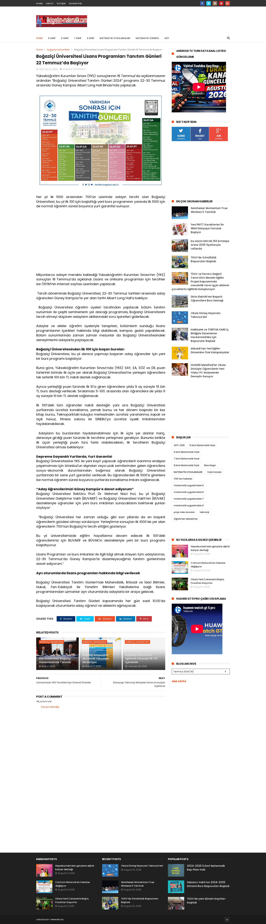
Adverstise (75, 3)
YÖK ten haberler (183, 478)
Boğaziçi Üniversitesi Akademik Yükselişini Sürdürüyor (95, 658)
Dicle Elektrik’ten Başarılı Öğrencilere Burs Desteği (207, 298)
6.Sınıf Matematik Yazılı (186, 452)
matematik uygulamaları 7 (189, 498)
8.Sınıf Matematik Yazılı (186, 465)
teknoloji (204, 512)
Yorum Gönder (50, 707)
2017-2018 (179, 445)
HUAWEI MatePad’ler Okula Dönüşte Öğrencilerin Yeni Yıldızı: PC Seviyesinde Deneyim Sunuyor (208, 370)
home (39, 3)
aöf (166, 38)
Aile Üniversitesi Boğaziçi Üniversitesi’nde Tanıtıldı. (55, 660)
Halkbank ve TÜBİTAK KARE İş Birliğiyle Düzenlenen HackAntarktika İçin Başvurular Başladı (209, 335)
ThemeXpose (57, 919)
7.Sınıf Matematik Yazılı (186, 458)
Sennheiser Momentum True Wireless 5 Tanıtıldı (209, 210)
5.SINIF (52, 38)
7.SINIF (78, 38)
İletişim (61, 3)
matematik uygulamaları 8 (189, 505)
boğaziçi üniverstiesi (58, 49)
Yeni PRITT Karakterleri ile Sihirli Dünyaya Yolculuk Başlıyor (207, 228)
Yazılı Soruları (214, 472)
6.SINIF (65, 38)
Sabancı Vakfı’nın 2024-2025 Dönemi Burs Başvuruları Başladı (208, 884)
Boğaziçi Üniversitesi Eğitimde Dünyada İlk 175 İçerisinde (141, 658)
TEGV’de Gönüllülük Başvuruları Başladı (203, 259)
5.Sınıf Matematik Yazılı (202, 445)
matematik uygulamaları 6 (189, 492)
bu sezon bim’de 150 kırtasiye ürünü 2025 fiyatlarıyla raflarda (210, 244)
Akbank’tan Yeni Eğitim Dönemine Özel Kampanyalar (210, 350)
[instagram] (215, 3)
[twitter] (208, 3)
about (50, 3)
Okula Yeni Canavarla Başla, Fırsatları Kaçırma (207, 581)
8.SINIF (90, 38)
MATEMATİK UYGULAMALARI (115, 38)
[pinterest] (221, 3)
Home (39, 38)
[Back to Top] (227, 919)
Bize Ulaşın (210, 465)
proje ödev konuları (184, 512)
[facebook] (202, 3)
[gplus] (227, 3)
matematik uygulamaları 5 (189, 485)
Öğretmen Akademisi (186, 518)
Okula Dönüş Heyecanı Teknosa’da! (205, 315)
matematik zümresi (147, 38)
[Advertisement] (164, 20)
